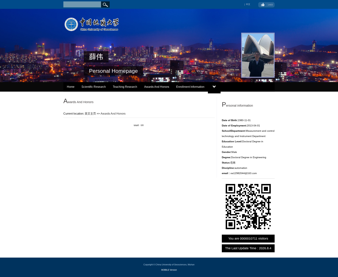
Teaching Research (125, 86)
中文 (248, 4)
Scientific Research (94, 86)
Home (70, 86)
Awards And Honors (156, 86)
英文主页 (90, 113)
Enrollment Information (190, 86)
